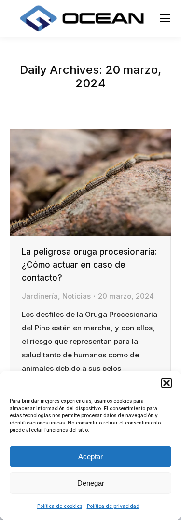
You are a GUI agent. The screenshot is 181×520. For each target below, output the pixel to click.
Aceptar (90, 456)
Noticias (76, 296)
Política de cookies (59, 506)
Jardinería (40, 296)
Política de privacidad (113, 506)
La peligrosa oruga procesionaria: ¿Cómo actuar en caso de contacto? (89, 265)
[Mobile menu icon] (165, 18)
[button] (166, 383)
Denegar (90, 483)
